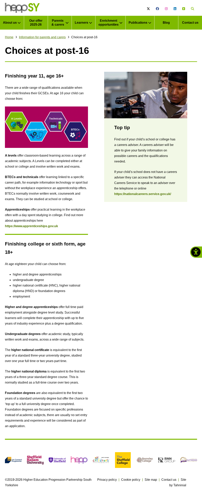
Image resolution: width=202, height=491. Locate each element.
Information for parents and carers (42, 37)
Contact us (168, 479)
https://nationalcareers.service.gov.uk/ (142, 194)
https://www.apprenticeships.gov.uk (31, 226)
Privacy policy (107, 479)
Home (9, 37)
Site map (151, 479)
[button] (192, 9)
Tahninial (179, 485)
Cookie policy (130, 479)
